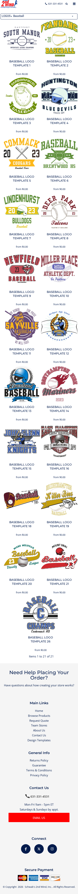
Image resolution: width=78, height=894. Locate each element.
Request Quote (39, 720)
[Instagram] (52, 849)
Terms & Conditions (39, 770)
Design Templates (39, 740)
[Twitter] (39, 849)
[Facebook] (25, 849)
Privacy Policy (39, 775)
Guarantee (39, 765)
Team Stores (39, 725)
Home (39, 711)
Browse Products (39, 716)
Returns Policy (39, 760)
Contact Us (39, 735)
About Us (39, 730)
